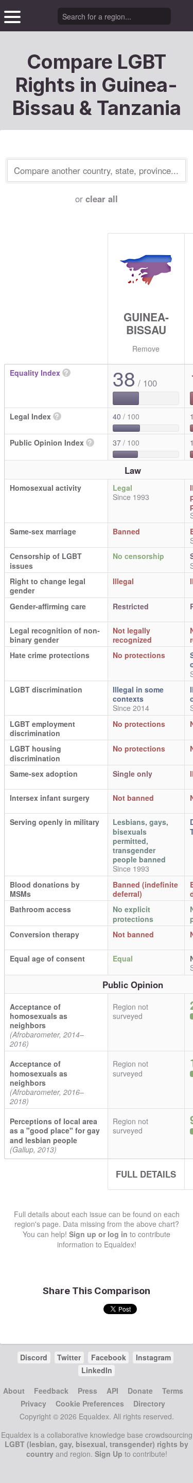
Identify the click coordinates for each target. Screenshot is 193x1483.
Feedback (51, 1390)
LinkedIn (96, 1370)
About (14, 1390)
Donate (140, 1390)
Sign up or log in (98, 1234)
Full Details (146, 1174)
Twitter (69, 1357)
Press (87, 1390)
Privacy (33, 1403)
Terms (172, 1390)
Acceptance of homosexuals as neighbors (38, 1015)
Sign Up (108, 1454)
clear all (101, 198)
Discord (33, 1357)
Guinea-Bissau (146, 323)
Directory (149, 1403)
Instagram (153, 1357)
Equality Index (35, 373)
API (112, 1390)
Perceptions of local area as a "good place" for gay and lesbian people (55, 1130)
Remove (146, 348)
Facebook (108, 1357)
